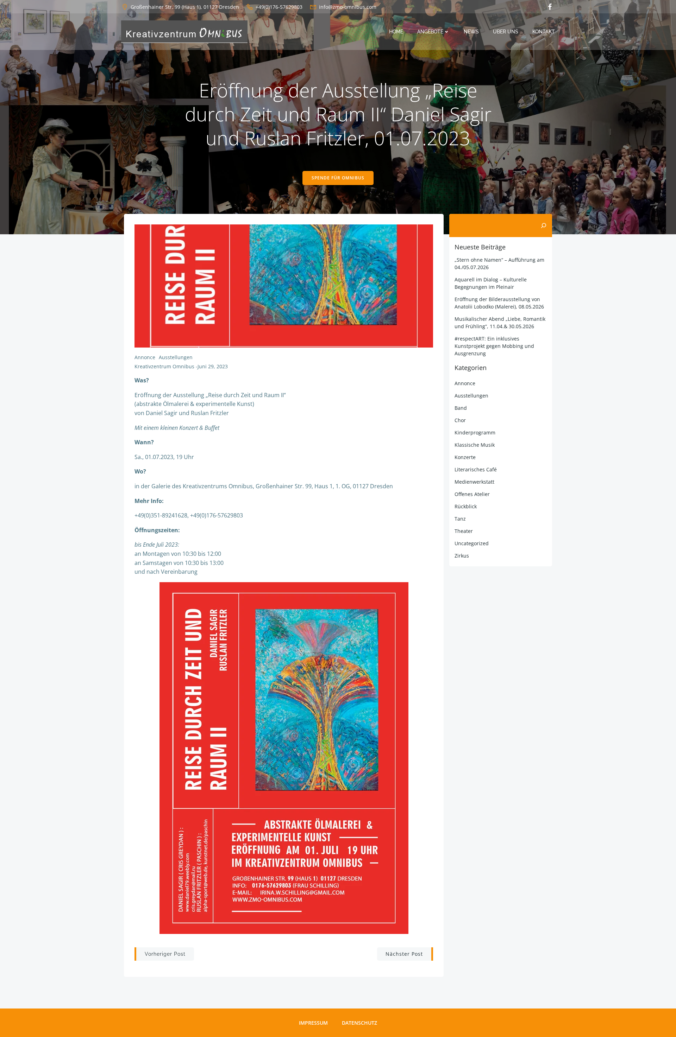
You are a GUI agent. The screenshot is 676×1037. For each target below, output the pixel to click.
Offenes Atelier (472, 494)
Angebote (430, 31)
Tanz (460, 518)
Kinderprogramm (475, 432)
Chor (460, 420)
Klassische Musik (475, 444)
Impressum (313, 1022)
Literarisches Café (476, 469)
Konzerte (465, 457)
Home (396, 31)
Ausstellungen (176, 357)
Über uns (505, 31)
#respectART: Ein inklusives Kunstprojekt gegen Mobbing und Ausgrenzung (494, 346)
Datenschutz (359, 1022)
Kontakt (543, 31)
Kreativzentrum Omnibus (164, 366)
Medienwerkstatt (474, 481)
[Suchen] (543, 225)
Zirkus (462, 555)
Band (461, 408)
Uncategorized (472, 543)
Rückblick (466, 506)
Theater (464, 531)
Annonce (144, 357)
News (471, 31)
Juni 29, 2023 (213, 366)
